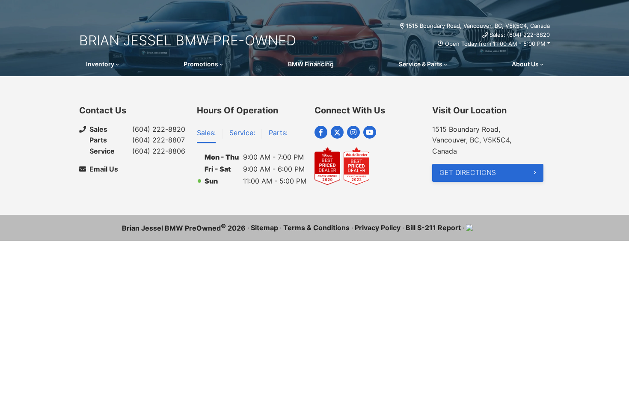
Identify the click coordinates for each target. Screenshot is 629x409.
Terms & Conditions (316, 227)
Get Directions (467, 172)
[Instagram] (353, 132)
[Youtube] (369, 132)
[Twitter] (337, 132)
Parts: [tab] (278, 132)
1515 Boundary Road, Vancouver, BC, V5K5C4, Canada (478, 25)
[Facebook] (320, 132)
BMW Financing (311, 64)
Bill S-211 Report (433, 227)
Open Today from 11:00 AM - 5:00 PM (495, 43)
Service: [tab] (242, 132)
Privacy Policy (378, 227)
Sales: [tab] (206, 132)
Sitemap (264, 227)
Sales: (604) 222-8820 (520, 34)
